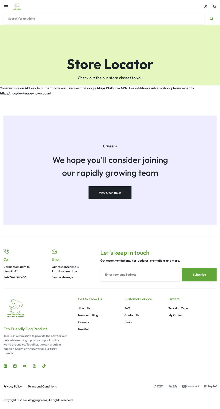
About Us (84, 308)
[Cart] (214, 6)
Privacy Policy (12, 386)
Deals (128, 322)
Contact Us (131, 315)
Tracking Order (178, 308)
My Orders (175, 315)
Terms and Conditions (42, 386)
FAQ (127, 308)
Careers (83, 322)
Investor (83, 329)
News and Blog (88, 315)
